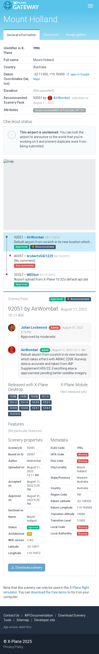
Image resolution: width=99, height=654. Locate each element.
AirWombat (62, 98)
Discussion (51, 35)
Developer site (44, 620)
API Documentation (39, 615)
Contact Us (11, 615)
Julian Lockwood (34, 327)
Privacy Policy (13, 647)
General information (21, 35)
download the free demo (49, 592)
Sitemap (23, 620)
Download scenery (28, 567)
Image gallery (76, 35)
